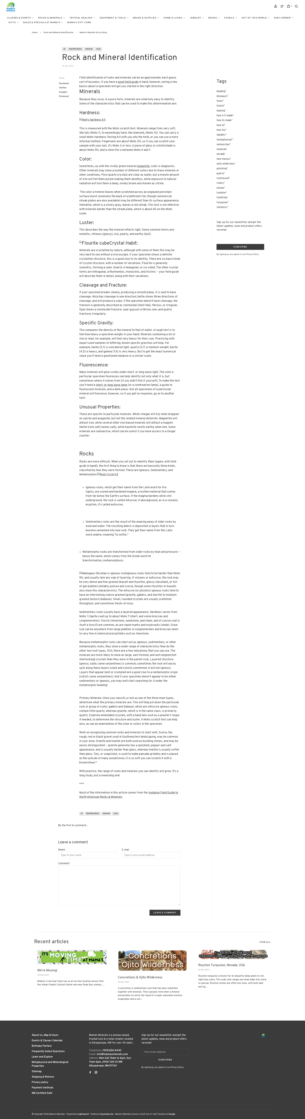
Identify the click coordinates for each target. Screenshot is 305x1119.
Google (171, 1114)
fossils (221, 105)
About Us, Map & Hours (45, 1035)
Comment (64, 863)
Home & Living (173, 18)
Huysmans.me (107, 1114)
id (64, 49)
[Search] (297, 7)
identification (75, 49)
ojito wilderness (226, 163)
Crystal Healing (81, 18)
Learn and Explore (42, 1056)
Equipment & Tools (113, 18)
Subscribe (240, 247)
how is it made (225, 115)
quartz (221, 173)
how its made (225, 120)
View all (265, 942)
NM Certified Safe (42, 1093)
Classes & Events (19, 18)
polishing (222, 168)
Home (35, 32)
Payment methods (42, 1087)
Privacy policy (40, 1082)
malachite (143, 166)
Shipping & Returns (43, 1077)
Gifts (12, 22)
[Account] (276, 7)
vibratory (222, 207)
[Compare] (282, 7)
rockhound (223, 178)
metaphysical (225, 139)
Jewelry (195, 18)
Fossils (229, 18)
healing (221, 110)
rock (98, 49)
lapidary (222, 134)
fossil (220, 101)
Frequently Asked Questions (48, 1051)
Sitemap (37, 1071)
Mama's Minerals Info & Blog (93, 32)
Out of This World (254, 18)
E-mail (125, 849)
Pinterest (64, 96)
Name (61, 849)
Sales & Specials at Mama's (41, 22)
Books (212, 18)
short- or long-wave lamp (111, 385)
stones (221, 188)
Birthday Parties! (42, 1046)
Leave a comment (164, 912)
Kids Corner (282, 18)
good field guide (128, 82)
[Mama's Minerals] (263, 1035)
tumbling (222, 197)
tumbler (222, 192)
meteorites (224, 144)
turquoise (223, 202)
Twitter (63, 87)
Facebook (64, 83)
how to (221, 125)
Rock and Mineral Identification (59, 32)
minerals (222, 149)
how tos (222, 130)
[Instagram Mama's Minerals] (96, 1072)
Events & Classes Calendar (47, 1040)
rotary (221, 183)
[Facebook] (90, 1072)
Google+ (63, 92)
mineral (88, 49)
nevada (221, 154)
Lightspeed (83, 1114)
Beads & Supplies (144, 18)
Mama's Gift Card (79, 22)
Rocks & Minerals (50, 18)
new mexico (224, 159)
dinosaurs (222, 96)
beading (221, 91)
